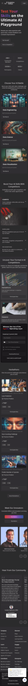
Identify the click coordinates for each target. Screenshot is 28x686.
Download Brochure (14, 354)
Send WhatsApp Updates (10, 349)
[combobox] (5, 342)
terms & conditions (15, 347)
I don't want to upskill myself (14, 358)
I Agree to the (12, 347)
